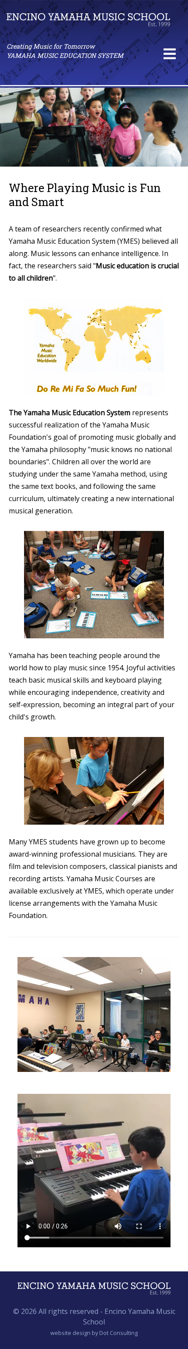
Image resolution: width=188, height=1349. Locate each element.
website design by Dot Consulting (94, 1333)
